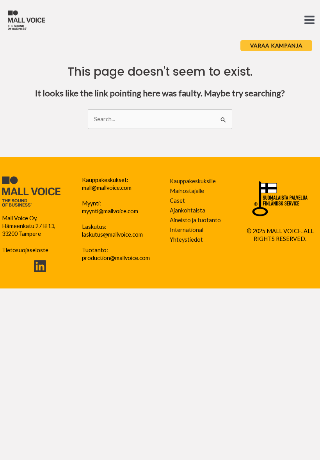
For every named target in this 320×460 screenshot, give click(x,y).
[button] (276, 45)
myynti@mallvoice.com (110, 211)
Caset (177, 200)
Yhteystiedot (186, 239)
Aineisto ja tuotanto (195, 220)
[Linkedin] (40, 266)
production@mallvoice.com (116, 258)
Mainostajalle (187, 191)
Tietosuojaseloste (25, 250)
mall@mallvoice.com (107, 187)
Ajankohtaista (187, 210)
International (186, 229)
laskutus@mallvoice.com (112, 234)
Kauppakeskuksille (193, 181)
